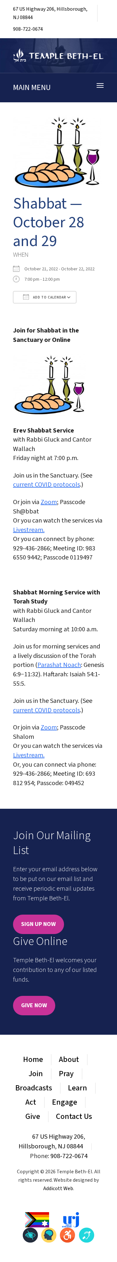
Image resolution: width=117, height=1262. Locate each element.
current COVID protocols (46, 484)
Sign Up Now (38, 924)
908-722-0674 (28, 29)
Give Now (34, 1005)
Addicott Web (58, 1188)
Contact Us (74, 1116)
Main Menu (32, 87)
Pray (66, 1073)
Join (36, 1073)
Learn (77, 1088)
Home (33, 1059)
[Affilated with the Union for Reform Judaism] (70, 1219)
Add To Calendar (49, 297)
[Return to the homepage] (58, 55)
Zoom (49, 502)
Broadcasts (33, 1088)
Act (30, 1102)
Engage (64, 1102)
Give (32, 1116)
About (69, 1059)
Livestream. (29, 530)
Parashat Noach (59, 665)
